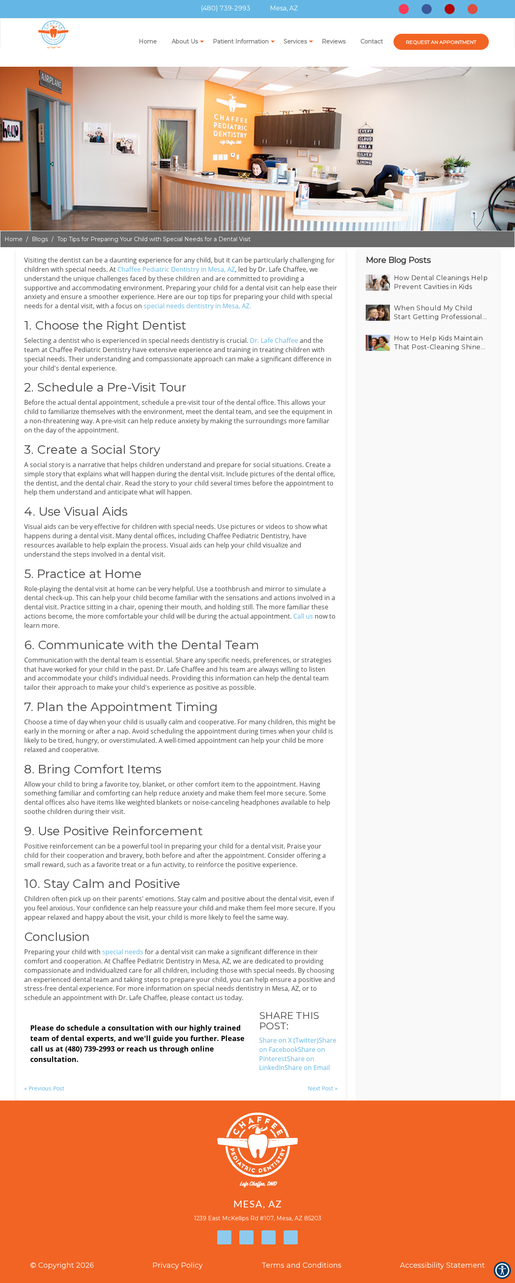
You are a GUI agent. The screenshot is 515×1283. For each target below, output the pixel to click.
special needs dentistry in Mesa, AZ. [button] (197, 305)
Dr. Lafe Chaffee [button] (274, 340)
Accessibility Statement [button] (442, 1265)
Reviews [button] (334, 41)
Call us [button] (303, 616)
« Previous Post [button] (44, 1088)
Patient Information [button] (241, 41)
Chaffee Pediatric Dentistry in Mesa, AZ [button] (176, 269)
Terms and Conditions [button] (302, 1265)
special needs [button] (122, 951)
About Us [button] (185, 41)
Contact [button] (371, 41)
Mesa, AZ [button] (283, 8)
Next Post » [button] (323, 1088)
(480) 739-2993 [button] (224, 8)
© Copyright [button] (62, 1265)
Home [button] (148, 41)
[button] (307, 1067)
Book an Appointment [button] (441, 42)
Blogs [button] (40, 239)
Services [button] (295, 41)
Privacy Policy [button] (177, 1265)
